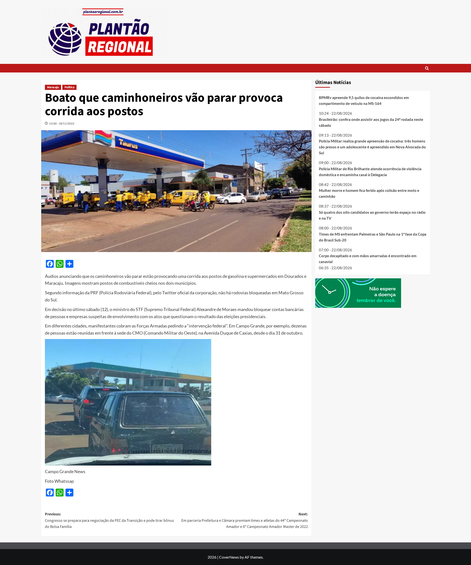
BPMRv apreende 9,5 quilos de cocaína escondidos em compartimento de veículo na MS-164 (364, 100)
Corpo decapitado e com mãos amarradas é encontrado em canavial (368, 259)
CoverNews (229, 557)
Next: (244, 520)
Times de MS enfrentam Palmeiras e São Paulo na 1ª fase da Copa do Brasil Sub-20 (372, 237)
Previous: (109, 520)
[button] (427, 68)
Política (69, 87)
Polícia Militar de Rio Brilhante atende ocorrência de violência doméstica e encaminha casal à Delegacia (370, 171)
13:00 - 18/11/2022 (61, 123)
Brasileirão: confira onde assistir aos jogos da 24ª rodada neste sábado (371, 122)
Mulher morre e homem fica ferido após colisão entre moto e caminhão (369, 193)
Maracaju (53, 87)
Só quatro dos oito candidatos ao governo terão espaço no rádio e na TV (372, 215)
